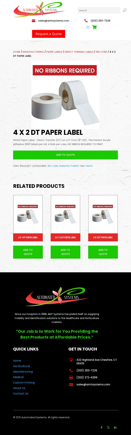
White (89, 166)
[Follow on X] (108, 427)
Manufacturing (33, 52)
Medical (18, 377)
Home (16, 52)
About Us (19, 388)
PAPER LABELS (54, 52)
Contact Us (20, 393)
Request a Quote (48, 33)
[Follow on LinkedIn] (115, 427)
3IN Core (101, 52)
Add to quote (65, 155)
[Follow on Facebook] (101, 427)
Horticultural (21, 366)
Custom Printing (24, 383)
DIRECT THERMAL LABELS (79, 52)
